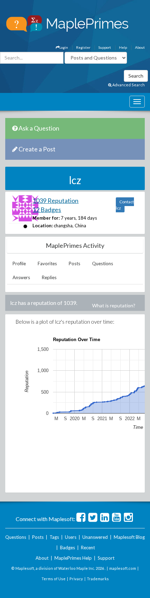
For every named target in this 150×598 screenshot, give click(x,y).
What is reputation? (113, 305)
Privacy (76, 578)
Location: (42, 225)
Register (83, 47)
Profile (19, 263)
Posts (74, 263)
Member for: (46, 218)
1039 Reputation (55, 200)
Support (104, 47)
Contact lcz (125, 205)
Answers (21, 277)
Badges (67, 547)
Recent (88, 547)
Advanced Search (128, 84)
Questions (102, 263)
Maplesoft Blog (129, 537)
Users (70, 537)
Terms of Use (54, 578)
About (140, 47)
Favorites (47, 263)
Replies (49, 277)
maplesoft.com (122, 568)
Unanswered (95, 537)
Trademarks (98, 578)
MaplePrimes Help (73, 558)
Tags (54, 537)
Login (63, 47)
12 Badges (46, 209)
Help (123, 47)
